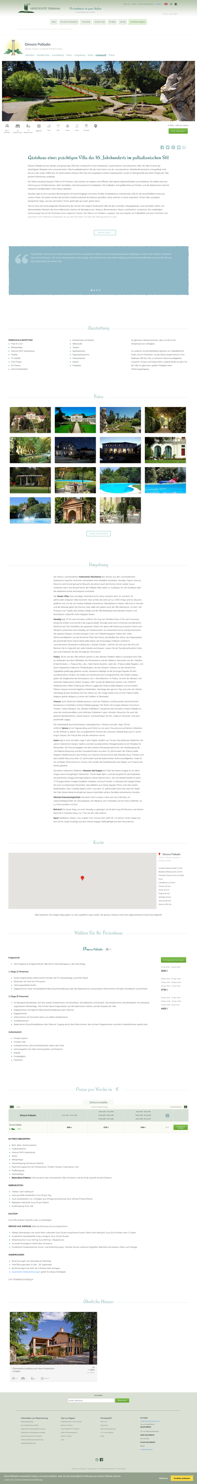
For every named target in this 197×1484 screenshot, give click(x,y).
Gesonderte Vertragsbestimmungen (33, 1432)
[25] (165, 450)
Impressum (104, 1425)
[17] (120, 420)
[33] (75, 450)
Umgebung (79, 55)
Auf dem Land (100, 22)
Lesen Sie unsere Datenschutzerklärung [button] (23, 1480)
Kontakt (158, 4)
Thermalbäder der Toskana (70, 1429)
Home (54, 22)
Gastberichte (43, 55)
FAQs (134, 4)
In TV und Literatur (107, 1432)
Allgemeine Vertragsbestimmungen (33, 1429)
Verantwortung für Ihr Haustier (31, 1436)
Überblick (29, 55)
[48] (120, 510)
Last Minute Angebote (137, 22)
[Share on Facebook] (162, 148)
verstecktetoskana (146, 1449)
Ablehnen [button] (163, 1478)
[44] (75, 510)
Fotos (69, 55)
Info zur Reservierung (145, 4)
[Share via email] (179, 148)
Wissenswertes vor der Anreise (71, 1422)
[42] (75, 480)
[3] (120, 450)
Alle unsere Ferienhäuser (69, 22)
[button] (91, 290)
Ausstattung (58, 55)
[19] (30, 450)
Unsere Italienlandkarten (69, 1432)
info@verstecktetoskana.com (150, 1421)
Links (62, 1440)
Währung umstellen (98, 1102)
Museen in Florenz (67, 1425)
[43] (120, 480)
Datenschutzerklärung (108, 1429)
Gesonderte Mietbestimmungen (26, 1272)
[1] (30, 420)
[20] (165, 420)
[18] (30, 480)
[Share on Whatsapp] (184, 148)
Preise (112, 55)
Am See (122, 22)
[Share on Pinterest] (173, 148)
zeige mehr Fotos (98, 533)
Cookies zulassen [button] (182, 1478)
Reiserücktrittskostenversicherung (32, 1440)
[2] (75, 420)
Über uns (126, 4)
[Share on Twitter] (167, 148)
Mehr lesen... (105, 232)
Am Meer (112, 22)
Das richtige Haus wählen (29, 1425)
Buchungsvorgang (27, 1422)
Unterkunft (101, 55)
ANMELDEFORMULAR (28, 1443)
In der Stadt (86, 22)
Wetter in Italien (66, 1436)
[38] (30, 510)
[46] (165, 480)
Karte (90, 55)
